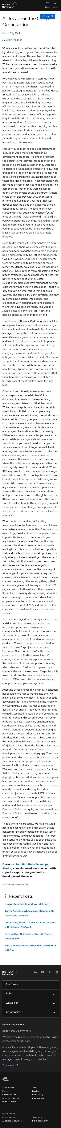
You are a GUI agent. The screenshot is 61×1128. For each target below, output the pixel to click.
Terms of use (37, 1117)
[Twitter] (50, 973)
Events (5, 1091)
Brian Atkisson (14, 39)
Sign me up (9, 1065)
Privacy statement (9, 1117)
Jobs (34, 1088)
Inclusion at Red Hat (10, 1098)
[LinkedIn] (35, 973)
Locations (36, 1091)
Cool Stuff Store (38, 1098)
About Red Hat (8, 1088)
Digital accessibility (40, 1121)
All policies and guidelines (13, 1121)
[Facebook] (57, 973)
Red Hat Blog (37, 1095)
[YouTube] (42, 973)
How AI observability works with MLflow (26, 904)
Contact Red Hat (9, 1095)
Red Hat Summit (9, 1102)
